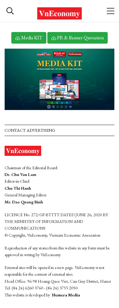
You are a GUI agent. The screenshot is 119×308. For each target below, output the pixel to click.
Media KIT (31, 37)
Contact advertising (30, 130)
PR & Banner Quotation (80, 37)
